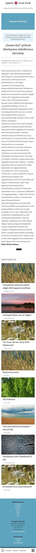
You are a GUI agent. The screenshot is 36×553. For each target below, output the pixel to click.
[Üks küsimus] (18, 397)
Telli (18, 516)
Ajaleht (9, 2)
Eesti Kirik (25, 2)
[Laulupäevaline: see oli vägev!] (18, 312)
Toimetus (18, 504)
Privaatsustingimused (18, 531)
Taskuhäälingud (18, 543)
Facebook (18, 539)
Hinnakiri (18, 506)
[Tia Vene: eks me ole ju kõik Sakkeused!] (18, 340)
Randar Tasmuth (9, 291)
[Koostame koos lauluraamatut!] (18, 484)
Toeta (18, 512)
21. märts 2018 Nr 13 (13, 63)
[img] (33, 550)
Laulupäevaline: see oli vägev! (17, 315)
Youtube (18, 541)
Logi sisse (23, 550)
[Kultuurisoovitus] (18, 370)
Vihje (18, 514)
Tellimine (15, 550)
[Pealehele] (16, 4)
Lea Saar (6, 375)
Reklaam (18, 508)
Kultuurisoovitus (11, 372)
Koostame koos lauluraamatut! (17, 486)
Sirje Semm (7, 432)
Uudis (30, 61)
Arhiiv (18, 510)
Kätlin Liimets (8, 348)
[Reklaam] (18, 29)
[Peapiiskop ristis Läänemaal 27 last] (18, 454)
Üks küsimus (9, 399)
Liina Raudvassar (9, 318)
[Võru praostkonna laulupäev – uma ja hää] (18, 424)
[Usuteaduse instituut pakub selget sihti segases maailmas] (18, 282)
